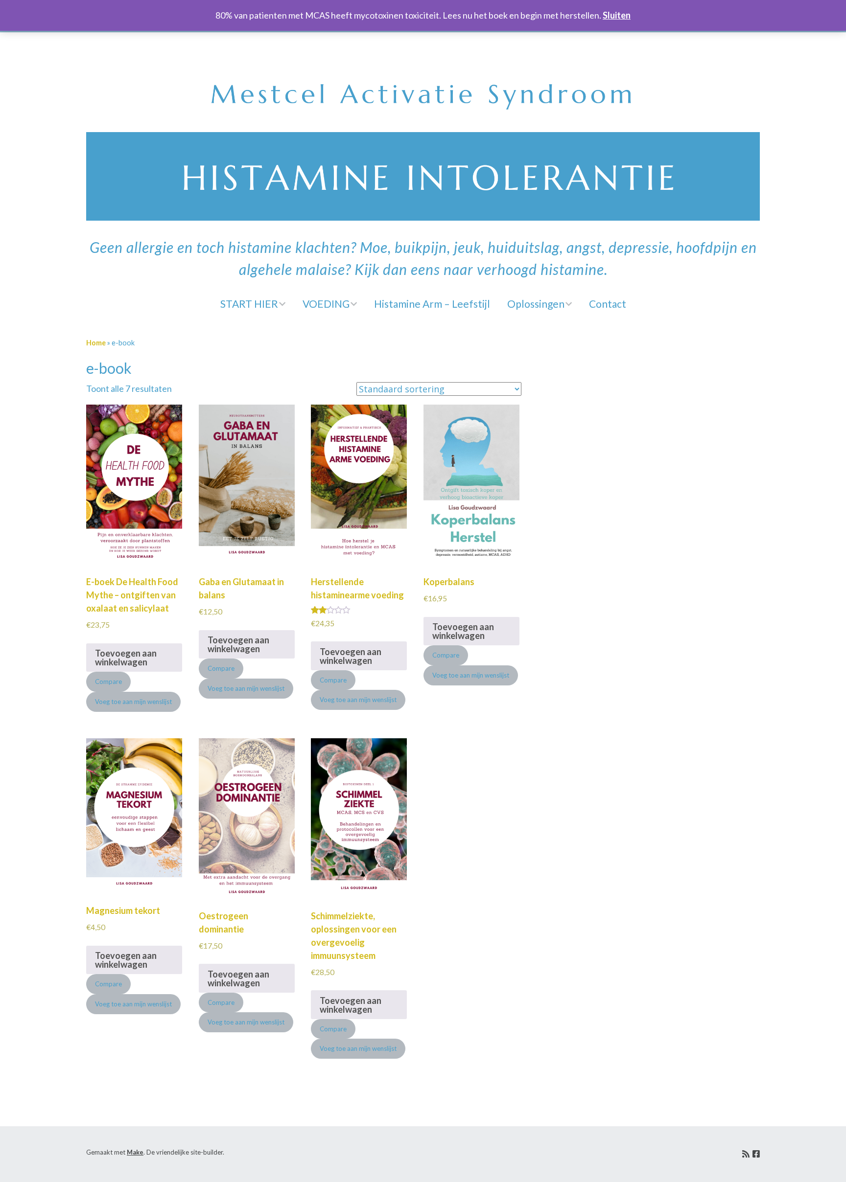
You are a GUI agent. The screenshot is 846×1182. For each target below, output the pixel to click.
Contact (607, 303)
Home (96, 343)
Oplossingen (535, 303)
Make (135, 1152)
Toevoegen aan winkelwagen (126, 657)
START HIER (249, 303)
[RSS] (746, 1154)
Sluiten (617, 15)
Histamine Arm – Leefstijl (432, 303)
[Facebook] (756, 1154)
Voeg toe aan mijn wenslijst (133, 701)
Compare (108, 681)
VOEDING (326, 303)
